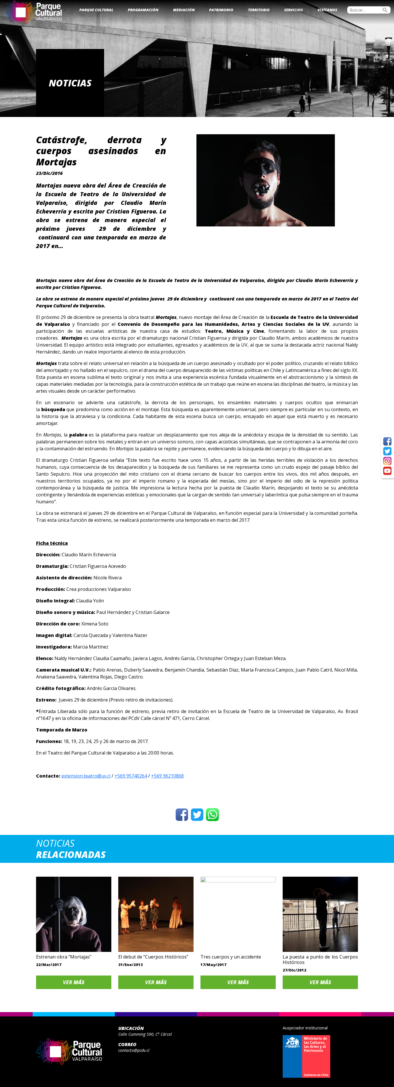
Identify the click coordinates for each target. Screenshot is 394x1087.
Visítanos (327, 9)
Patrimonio (221, 9)
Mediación (184, 9)
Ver (74, 982)
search (385, 10)
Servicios (293, 9)
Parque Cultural (96, 9)
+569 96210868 (167, 776)
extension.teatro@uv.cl (85, 776)
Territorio (259, 9)
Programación (143, 9)
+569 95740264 (131, 776)
